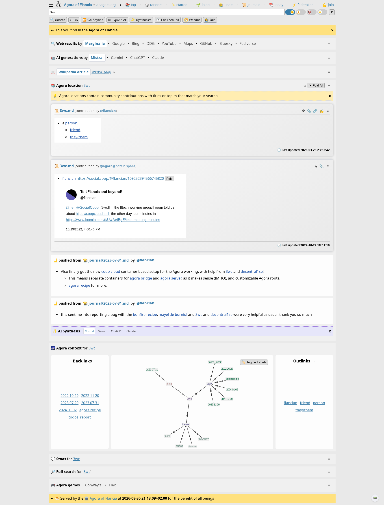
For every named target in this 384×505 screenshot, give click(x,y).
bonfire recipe (145, 314)
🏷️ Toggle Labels (253, 362)
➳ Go (74, 20)
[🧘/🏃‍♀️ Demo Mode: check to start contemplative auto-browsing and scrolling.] (301, 12)
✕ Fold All (316, 85)
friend (75, 129)
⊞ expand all (117, 20)
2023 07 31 (90, 402)
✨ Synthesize (141, 20)
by (103, 260)
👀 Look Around (167, 20)
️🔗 (315, 110)
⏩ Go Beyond (92, 20)
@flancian (145, 260)
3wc (229, 271)
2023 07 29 (69, 402)
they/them (79, 136)
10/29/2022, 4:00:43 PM (83, 229)
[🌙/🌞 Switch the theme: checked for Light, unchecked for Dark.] (290, 12)
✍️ (321, 110)
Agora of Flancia (103, 498)
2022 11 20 (90, 395)
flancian (69, 178)
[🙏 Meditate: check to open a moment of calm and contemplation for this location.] (322, 12)
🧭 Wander (192, 20)
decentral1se (252, 271)
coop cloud (110, 271)
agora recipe (79, 285)
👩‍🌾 (85, 260)
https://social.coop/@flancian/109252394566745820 (120, 178)
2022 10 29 (69, 395)
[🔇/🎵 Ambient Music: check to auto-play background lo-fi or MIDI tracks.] (312, 12)
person (71, 123)
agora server (170, 278)
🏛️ (86, 498)
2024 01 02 (68, 409)
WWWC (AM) (101, 71)
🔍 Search (57, 20)
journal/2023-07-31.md (109, 260)
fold (169, 178)
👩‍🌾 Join (210, 20)
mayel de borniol (172, 314)
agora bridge (141, 278)
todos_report (80, 417)
